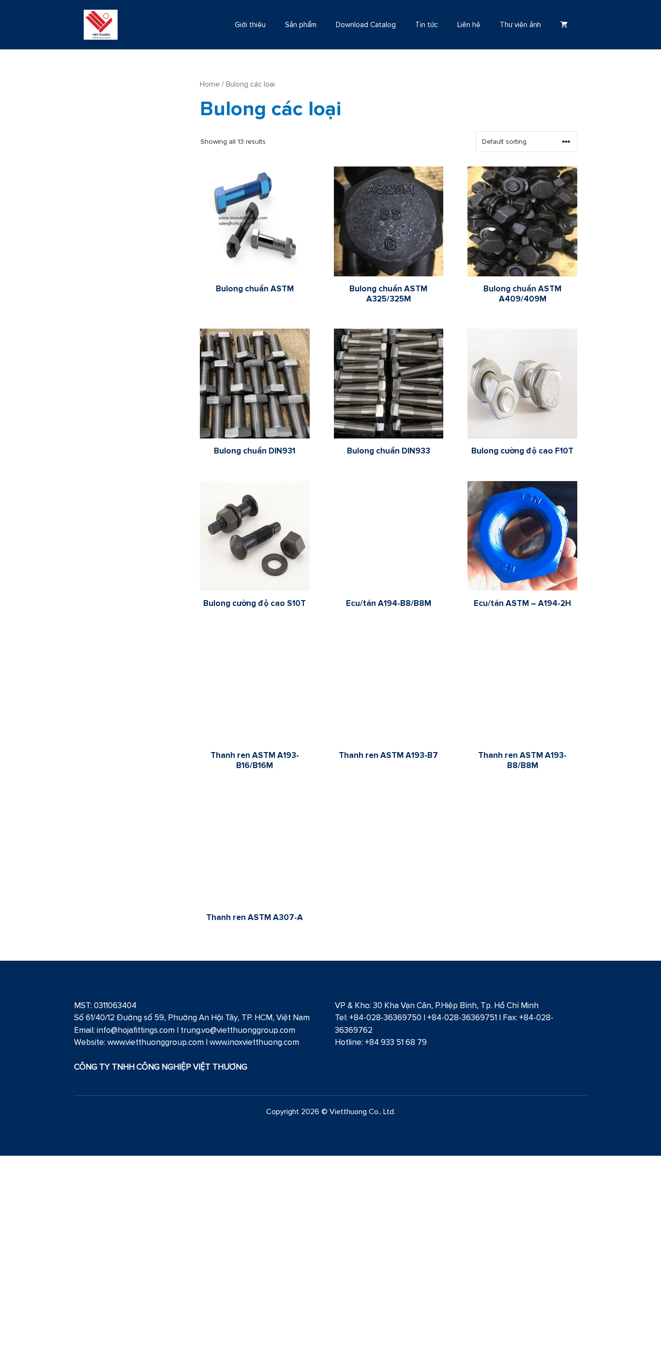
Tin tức (426, 24)
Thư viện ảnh (520, 24)
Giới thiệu (250, 24)
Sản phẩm (300, 24)
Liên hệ (469, 24)
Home (210, 84)
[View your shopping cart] (564, 24)
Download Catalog (366, 24)
